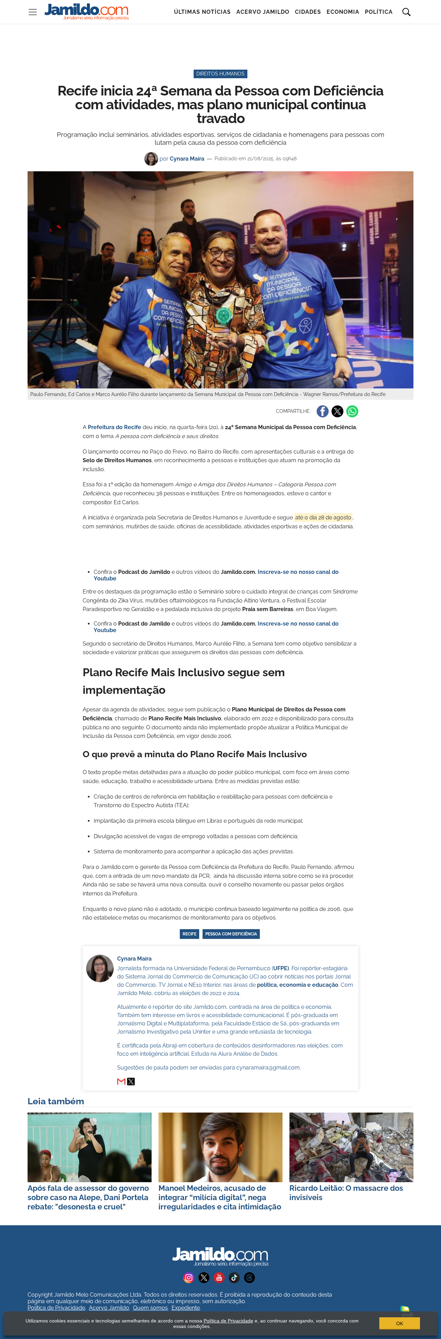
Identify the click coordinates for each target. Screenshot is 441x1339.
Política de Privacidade (56, 1308)
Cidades (308, 12)
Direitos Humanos (220, 74)
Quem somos (150, 1308)
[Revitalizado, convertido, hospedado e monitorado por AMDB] (406, 1310)
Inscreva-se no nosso (287, 572)
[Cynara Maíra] (131, 1081)
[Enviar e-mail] (121, 1081)
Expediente (186, 1308)
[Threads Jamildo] (251, 1277)
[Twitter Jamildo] (206, 1277)
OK (399, 1323)
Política (379, 12)
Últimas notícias (202, 12)
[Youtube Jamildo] (221, 1277)
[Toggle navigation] (33, 12)
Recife (189, 934)
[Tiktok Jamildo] (236, 1277)
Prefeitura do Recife (114, 427)
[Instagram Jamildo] (190, 1277)
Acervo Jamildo (262, 12)
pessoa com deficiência (231, 934)
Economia (343, 12)
